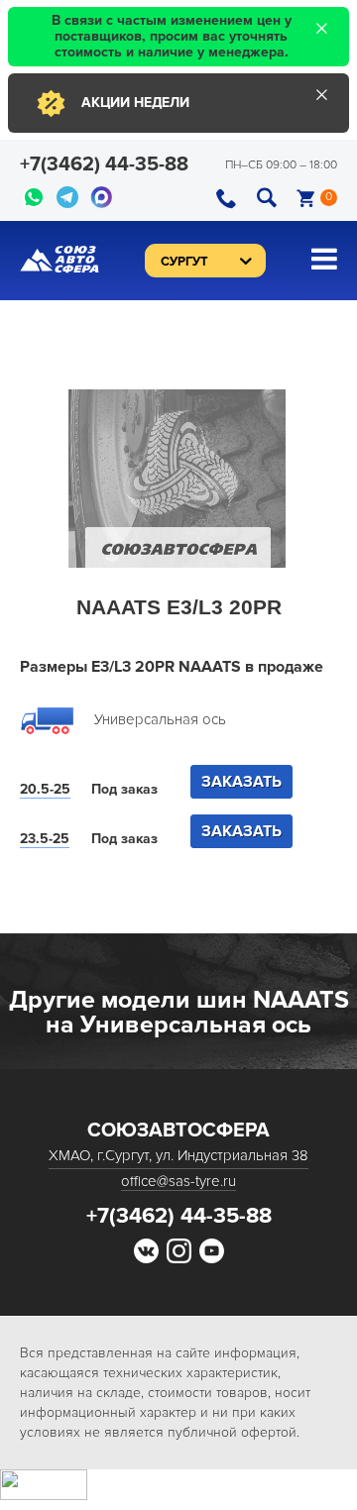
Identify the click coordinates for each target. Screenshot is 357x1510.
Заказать (241, 782)
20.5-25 (45, 789)
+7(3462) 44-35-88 (104, 164)
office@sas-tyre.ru (178, 1181)
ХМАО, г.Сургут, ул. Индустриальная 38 (178, 1155)
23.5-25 (44, 838)
